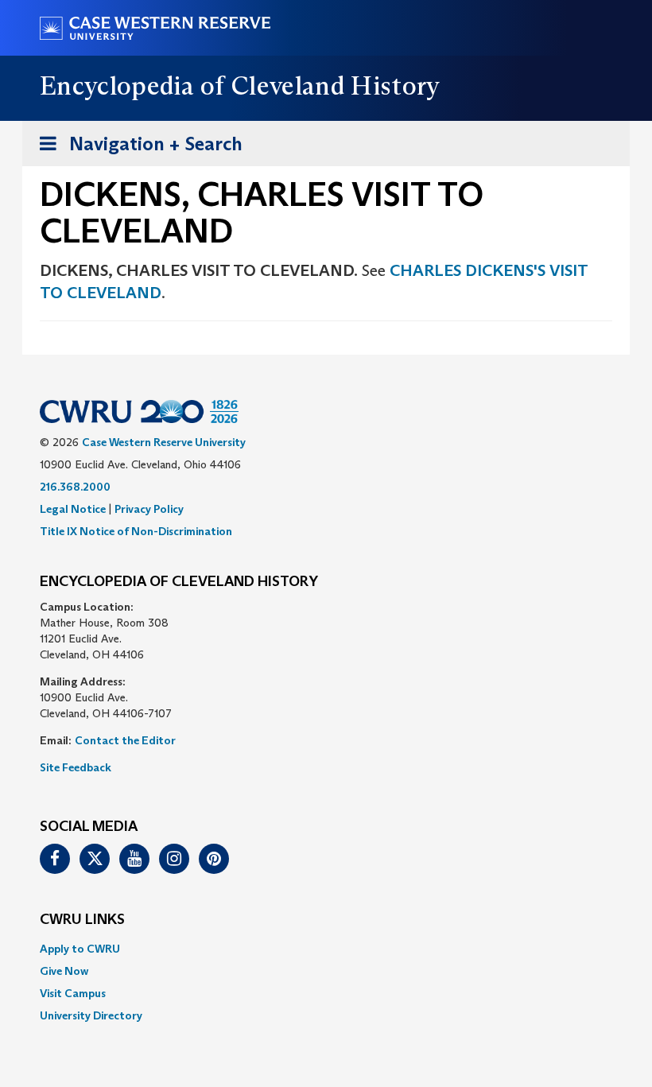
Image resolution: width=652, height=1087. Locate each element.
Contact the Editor (125, 740)
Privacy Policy (149, 509)
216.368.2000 (75, 486)
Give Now (64, 971)
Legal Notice (73, 509)
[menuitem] (326, 949)
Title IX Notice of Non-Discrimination (136, 531)
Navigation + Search (136, 148)
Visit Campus (73, 993)
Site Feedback (75, 767)
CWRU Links (82, 920)
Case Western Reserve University (164, 442)
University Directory (91, 1015)
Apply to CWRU (80, 948)
